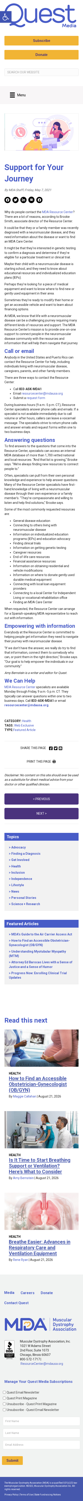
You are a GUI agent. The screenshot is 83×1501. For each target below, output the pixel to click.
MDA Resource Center (57, 212)
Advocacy (18, 847)
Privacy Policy (11, 1494)
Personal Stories (23, 898)
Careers (28, 1293)
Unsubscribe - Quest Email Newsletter (33, 1410)
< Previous (41, 799)
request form (36, 398)
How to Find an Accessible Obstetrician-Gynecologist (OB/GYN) (38, 1084)
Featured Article (24, 730)
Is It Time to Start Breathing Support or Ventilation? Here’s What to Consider (39, 1165)
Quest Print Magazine (22, 1398)
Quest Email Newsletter (23, 1392)
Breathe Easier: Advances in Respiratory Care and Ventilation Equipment (39, 1247)
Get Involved (20, 860)
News (15, 891)
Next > (42, 813)
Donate (47, 1293)
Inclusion (18, 872)
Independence (21, 879)
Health (26, 721)
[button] (6, 17)
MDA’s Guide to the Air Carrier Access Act (41, 934)
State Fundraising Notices (48, 1494)
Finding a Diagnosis (26, 853)
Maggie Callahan (24, 1096)
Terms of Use (26, 1494)
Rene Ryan (20, 1260)
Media (9, 1293)
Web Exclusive (24, 725)
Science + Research (25, 904)
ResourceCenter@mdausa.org (42, 1363)
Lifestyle (17, 885)
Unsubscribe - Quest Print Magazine (32, 1404)
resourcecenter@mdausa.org (42, 393)
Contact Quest (16, 1303)
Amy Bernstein (23, 1178)
